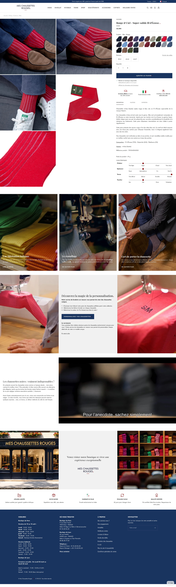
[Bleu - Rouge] (141, 38)
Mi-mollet (58, 8)
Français (164, 1)
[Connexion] (155, 8)
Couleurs (15, 15)
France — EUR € (151, 1)
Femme (76, 8)
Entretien (144, 102)
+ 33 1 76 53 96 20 (77, 548)
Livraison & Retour (103, 534)
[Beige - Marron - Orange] (141, 44)
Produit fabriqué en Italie (144, 94)
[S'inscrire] (155, 527)
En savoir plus (66, 333)
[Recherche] (147, 8)
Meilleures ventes (129, 8)
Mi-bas (50, 8)
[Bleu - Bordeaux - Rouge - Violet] (130, 38)
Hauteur (132, 102)
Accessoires (106, 8)
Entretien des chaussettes (105, 541)
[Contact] (151, 8)
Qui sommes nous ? (103, 521)
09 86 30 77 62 (64, 541)
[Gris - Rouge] (147, 44)
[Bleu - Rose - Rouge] (124, 44)
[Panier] (159, 8)
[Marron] (147, 38)
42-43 (127, 59)
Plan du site (101, 548)
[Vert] (152, 38)
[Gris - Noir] (119, 50)
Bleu (20, 15)
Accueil (5, 15)
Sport (83, 8)
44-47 (135, 59)
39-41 (119, 59)
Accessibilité (110, 548)
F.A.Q (99, 545)
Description (119, 102)
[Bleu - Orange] (158, 44)
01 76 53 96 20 (64, 529)
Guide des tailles (167, 55)
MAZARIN (118, 19)
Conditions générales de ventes (107, 551)
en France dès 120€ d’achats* (125, 94)
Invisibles (67, 8)
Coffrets (116, 8)
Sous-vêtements (93, 8)
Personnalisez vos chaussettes (77, 316)
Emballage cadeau (163, 94)
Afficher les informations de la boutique (128, 85)
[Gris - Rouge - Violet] (124, 38)
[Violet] (136, 38)
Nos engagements (103, 524)
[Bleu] (119, 38)
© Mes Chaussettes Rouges (25, 578)
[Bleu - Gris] (136, 44)
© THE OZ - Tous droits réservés (43, 578)
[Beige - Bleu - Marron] (124, 50)
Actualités (100, 528)
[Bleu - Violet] (130, 44)
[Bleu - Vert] (158, 38)
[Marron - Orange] (152, 44)
